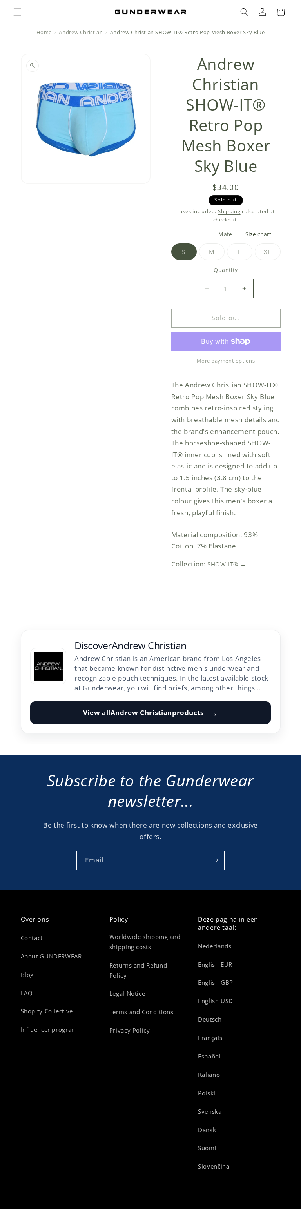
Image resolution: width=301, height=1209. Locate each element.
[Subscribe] (215, 860)
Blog (27, 974)
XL (272, 254)
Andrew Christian (81, 32)
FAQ (27, 993)
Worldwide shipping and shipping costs (145, 942)
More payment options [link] (226, 361)
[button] (17, 12)
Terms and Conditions (141, 1012)
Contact (32, 938)
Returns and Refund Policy (138, 970)
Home (44, 32)
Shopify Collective (47, 1011)
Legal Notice (127, 993)
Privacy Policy (129, 1030)
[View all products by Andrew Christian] (48, 666)
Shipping (229, 211)
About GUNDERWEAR (51, 956)
